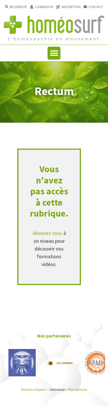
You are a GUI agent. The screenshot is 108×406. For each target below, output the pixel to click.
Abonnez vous (47, 233)
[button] (16, 7)
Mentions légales (33, 389)
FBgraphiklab (77, 389)
